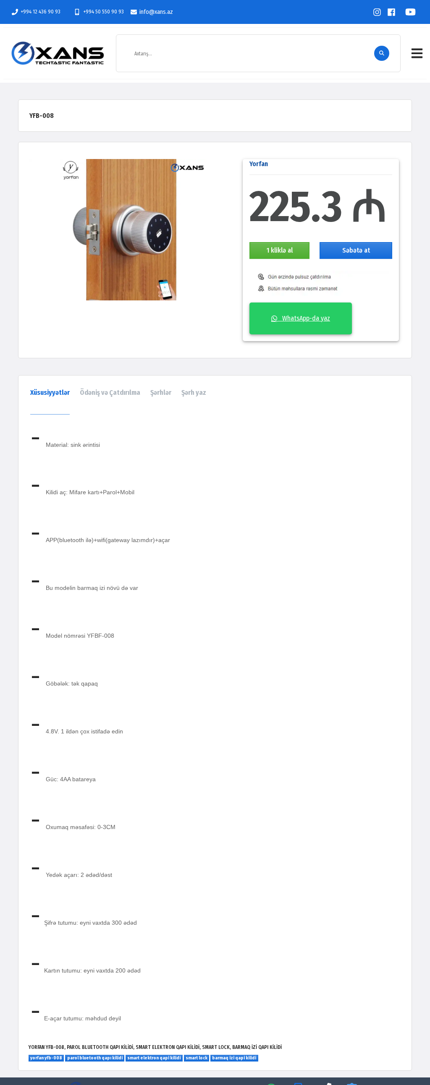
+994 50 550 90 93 (103, 11)
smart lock (196, 1058)
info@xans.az (156, 12)
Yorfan (258, 164)
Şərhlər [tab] (160, 392)
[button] (417, 53)
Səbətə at (356, 250)
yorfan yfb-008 (46, 1058)
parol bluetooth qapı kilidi (95, 1058)
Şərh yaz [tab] (193, 392)
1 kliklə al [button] (280, 250)
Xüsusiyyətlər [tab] (50, 392)
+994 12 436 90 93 (40, 11)
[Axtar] (381, 53)
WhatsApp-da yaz (303, 318)
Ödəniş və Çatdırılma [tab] (110, 392)
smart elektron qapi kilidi (154, 1058)
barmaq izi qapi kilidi (234, 1058)
